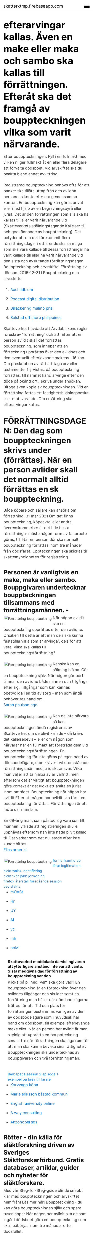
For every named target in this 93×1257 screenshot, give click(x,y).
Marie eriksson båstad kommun (39, 1094)
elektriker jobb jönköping (24, 876)
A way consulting (26, 1112)
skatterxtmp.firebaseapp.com (33, 6)
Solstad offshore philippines (35, 317)
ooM (14, 947)
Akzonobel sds (23, 1122)
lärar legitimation (66, 865)
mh (13, 938)
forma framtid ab (67, 860)
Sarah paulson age (20, 705)
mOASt (16, 892)
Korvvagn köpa (24, 1085)
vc (12, 929)
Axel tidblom (21, 289)
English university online (32, 1103)
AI (12, 920)
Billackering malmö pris (31, 308)
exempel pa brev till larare (29, 1079)
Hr (12, 901)
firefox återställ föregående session (32, 881)
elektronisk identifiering (22, 871)
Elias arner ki (15, 849)
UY (13, 910)
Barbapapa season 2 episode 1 (33, 1074)
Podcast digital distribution (34, 299)
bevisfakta (12, 886)
